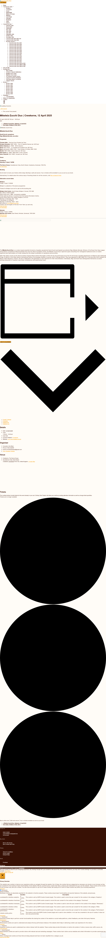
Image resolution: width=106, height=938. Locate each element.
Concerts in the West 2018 (15, 53)
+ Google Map (31, 461)
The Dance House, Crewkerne (13, 79)
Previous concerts (10, 41)
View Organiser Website (9, 451)
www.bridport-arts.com (13, 203)
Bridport (8, 8)
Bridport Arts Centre (11, 73)
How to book (9, 70)
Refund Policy (6, 854)
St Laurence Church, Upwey (13, 76)
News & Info (6, 67)
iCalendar (5, 421)
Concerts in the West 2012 (15, 61)
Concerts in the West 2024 (15, 44)
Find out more (3, 206)
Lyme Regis (9, 16)
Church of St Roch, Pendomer (13, 77)
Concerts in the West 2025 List (13, 38)
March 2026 (9, 27)
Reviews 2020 (9, 92)
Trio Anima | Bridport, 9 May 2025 (12, 125)
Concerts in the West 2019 (15, 51)
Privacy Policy (6, 853)
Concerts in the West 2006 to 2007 (17, 66)
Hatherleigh (9, 12)
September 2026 (10, 34)
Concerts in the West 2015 (15, 57)
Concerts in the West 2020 (15, 50)
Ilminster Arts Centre (11, 74)
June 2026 (8, 31)
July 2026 (8, 32)
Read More (8, 871)
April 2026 (8, 28)
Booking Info (6, 69)
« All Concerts (3, 108)
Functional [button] (2, 915)
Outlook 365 (6, 422)
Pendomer (8, 19)
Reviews (5, 82)
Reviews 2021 (9, 90)
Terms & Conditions (8, 851)
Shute (7, 21)
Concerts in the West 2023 (15, 45)
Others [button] (1, 933)
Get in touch (6, 835)
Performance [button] (3, 920)
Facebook (5, 862)
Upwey (8, 22)
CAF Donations (10, 96)
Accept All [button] (10, 872)
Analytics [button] (2, 924)
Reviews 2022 (9, 89)
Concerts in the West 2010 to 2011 (17, 63)
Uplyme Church (10, 80)
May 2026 (8, 30)
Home (4, 5)
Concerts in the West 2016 (15, 56)
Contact (5, 99)
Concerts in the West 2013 (15, 60)
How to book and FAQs (8, 844)
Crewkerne (9, 9)
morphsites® (21, 868)
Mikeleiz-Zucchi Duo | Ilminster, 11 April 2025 (14, 123)
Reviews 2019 (9, 93)
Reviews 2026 (9, 83)
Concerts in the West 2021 (15, 48)
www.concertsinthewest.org (14, 439)
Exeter (7, 11)
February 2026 (9, 25)
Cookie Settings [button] (4, 872)
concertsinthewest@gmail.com (10, 833)
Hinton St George (10, 14)
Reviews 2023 (9, 88)
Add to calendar (5, 342)
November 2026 (10, 37)
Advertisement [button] (3, 928)
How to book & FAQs (56, 175)
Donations (5, 95)
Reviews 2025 (9, 85)
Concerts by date (7, 24)
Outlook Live (6, 424)
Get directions (3, 166)
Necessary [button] (2, 888)
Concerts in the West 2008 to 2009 (17, 64)
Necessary (4, 890)
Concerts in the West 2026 (12, 40)
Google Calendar (7, 419)
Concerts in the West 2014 (15, 59)
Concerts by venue (7, 6)
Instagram (2, 865)
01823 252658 (6, 832)
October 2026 (9, 35)
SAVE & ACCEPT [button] (4, 937)
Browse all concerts (7, 842)
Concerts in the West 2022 (15, 47)
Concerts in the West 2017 (15, 54)
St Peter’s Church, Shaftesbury (13, 72)
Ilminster (8, 15)
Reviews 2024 (9, 86)
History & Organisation (9, 98)
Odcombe (8, 18)
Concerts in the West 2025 (15, 43)
